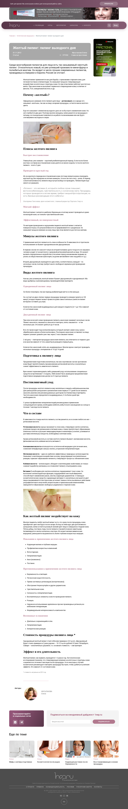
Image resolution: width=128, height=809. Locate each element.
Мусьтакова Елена (79, 53)
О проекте (30, 787)
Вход (116, 25)
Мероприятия (61, 25)
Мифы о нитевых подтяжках (20, 762)
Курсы (50, 25)
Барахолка (74, 25)
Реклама (70, 787)
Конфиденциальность (55, 787)
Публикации (39, 25)
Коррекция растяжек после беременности (76, 763)
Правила (40, 787)
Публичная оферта (84, 787)
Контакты (98, 787)
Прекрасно (108, 4)
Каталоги (87, 25)
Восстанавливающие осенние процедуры (106, 763)
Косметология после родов (48, 762)
